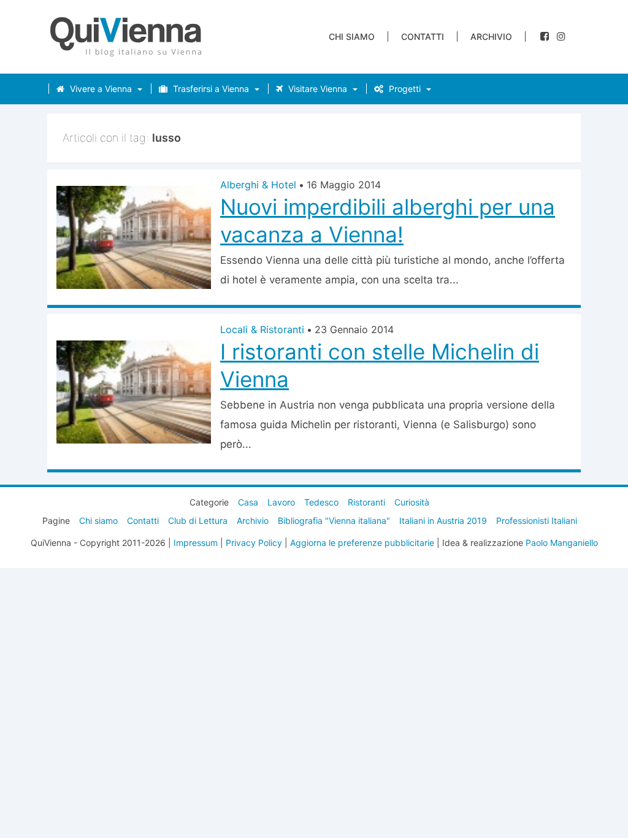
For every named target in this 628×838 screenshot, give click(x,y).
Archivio (491, 36)
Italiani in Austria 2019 (443, 520)
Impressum (196, 542)
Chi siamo (352, 36)
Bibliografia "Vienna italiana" (334, 520)
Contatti (422, 36)
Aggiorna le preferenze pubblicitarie (362, 542)
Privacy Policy (254, 542)
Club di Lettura (198, 520)
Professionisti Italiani (536, 520)
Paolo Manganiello (562, 542)
